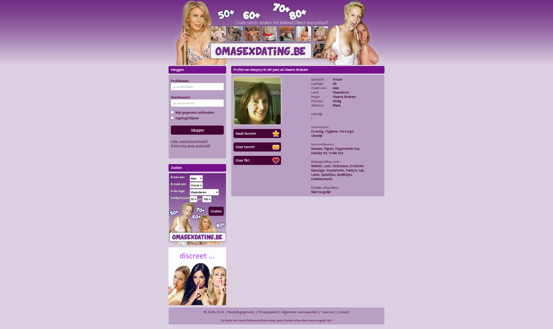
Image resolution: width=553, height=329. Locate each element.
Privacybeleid (268, 312)
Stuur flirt (242, 160)
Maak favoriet (246, 133)
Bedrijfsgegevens (241, 312)
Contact (343, 312)
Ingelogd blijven (186, 118)
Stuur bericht (245, 147)
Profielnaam (179, 81)
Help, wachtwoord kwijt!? (189, 141)
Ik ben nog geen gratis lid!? (191, 145)
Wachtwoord (179, 97)
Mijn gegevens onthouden (194, 112)
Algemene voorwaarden (299, 312)
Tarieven (327, 312)
